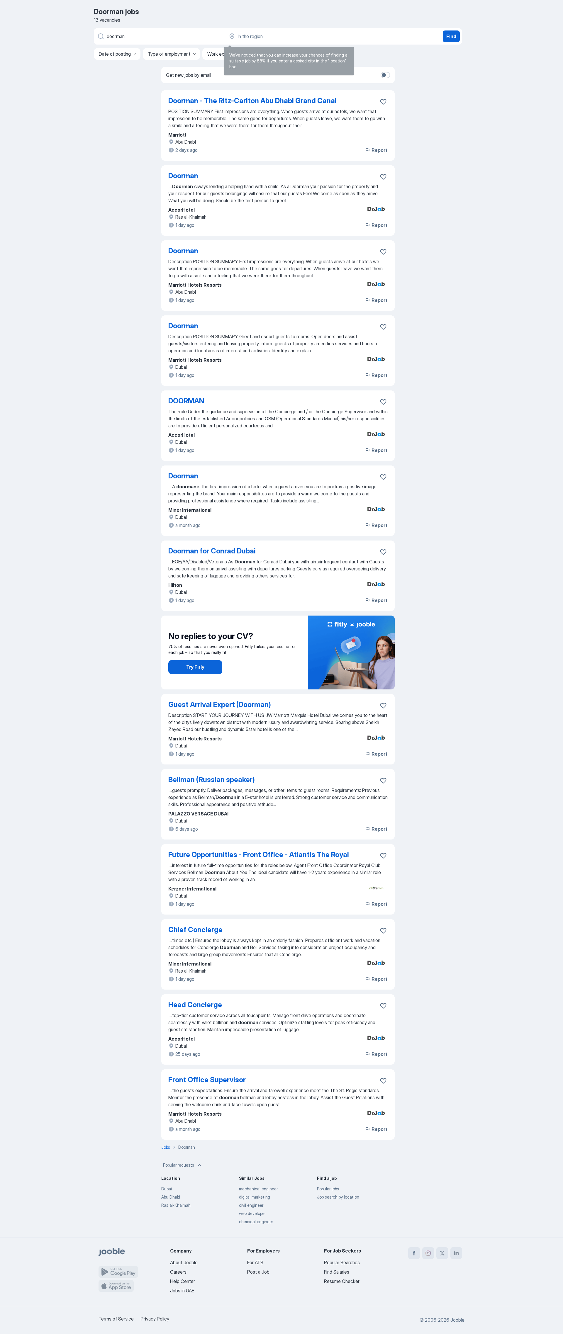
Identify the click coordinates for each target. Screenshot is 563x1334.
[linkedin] (456, 1253)
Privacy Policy (155, 1319)
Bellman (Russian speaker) (211, 779)
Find (451, 36)
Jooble (457, 1320)
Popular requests (178, 1165)
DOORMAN (186, 401)
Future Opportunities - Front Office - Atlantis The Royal (258, 854)
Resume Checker (341, 1281)
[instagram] (428, 1253)
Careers (178, 1272)
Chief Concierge (195, 929)
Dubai (166, 1188)
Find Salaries (336, 1272)
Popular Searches (342, 1262)
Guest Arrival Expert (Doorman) (219, 704)
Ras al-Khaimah (176, 1205)
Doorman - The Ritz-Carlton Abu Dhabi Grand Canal (252, 100)
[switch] (385, 75)
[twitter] (442, 1253)
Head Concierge (195, 1004)
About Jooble (184, 1262)
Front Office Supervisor (207, 1079)
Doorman (183, 175)
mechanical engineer (258, 1188)
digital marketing (254, 1196)
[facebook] (414, 1253)
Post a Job (258, 1272)
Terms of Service (116, 1319)
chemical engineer (256, 1221)
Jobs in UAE (182, 1291)
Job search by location (338, 1196)
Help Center (182, 1281)
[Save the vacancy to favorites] (383, 102)
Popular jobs (328, 1188)
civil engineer (251, 1205)
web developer (252, 1213)
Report (379, 150)
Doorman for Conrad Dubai (212, 551)
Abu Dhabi (170, 1196)
